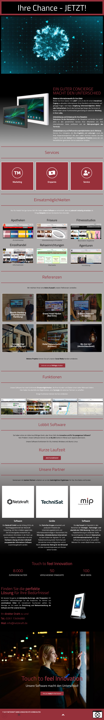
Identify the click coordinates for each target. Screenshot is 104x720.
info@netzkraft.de (14, 623)
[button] (4, 232)
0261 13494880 (13, 618)
